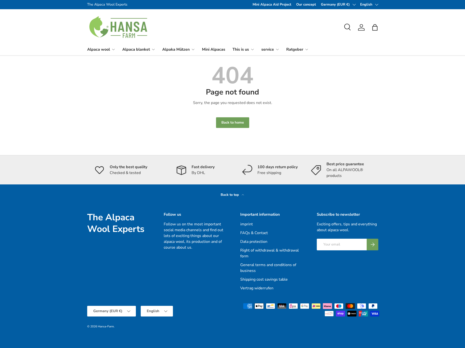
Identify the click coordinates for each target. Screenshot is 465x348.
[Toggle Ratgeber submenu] (307, 49)
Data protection (253, 241)
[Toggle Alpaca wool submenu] (113, 49)
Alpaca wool (98, 49)
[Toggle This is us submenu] (252, 49)
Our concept (306, 4)
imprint (246, 224)
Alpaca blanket (136, 49)
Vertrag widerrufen (256, 288)
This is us (240, 49)
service (267, 49)
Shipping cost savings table (264, 279)
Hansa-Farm (106, 326)
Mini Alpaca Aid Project (272, 4)
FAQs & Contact (254, 233)
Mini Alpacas (213, 49)
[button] (375, 27)
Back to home (232, 122)
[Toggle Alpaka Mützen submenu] (193, 49)
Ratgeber (294, 49)
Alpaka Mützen (176, 49)
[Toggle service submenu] (277, 49)
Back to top (230, 194)
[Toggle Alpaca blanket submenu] (153, 49)
